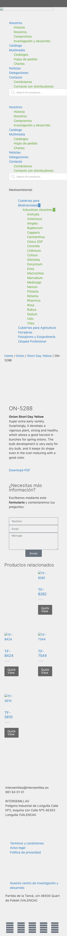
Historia (19, 27)
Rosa (30, 305)
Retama (32, 296)
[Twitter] (21, 927)
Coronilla (33, 246)
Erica (30, 269)
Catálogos (21, 54)
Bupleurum (35, 228)
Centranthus (36, 237)
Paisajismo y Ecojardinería (36, 337)
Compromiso (23, 36)
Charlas (19, 63)
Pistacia (32, 291)
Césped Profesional (32, 341)
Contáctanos (23, 82)
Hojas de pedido (26, 59)
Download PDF (19, 470)
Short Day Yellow (39, 356)
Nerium (32, 287)
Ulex (30, 318)
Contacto (15, 77)
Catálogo (15, 45)
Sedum (32, 314)
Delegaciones (18, 73)
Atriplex (32, 223)
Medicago (34, 282)
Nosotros (15, 23)
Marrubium (35, 278)
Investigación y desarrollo (32, 41)
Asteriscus (34, 219)
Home (8, 356)
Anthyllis (33, 214)
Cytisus (32, 255)
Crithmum (34, 250)
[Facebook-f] (9, 927)
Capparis (33, 232)
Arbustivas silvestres (38, 210)
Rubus (31, 309)
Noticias (15, 68)
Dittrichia (33, 260)
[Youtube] (43, 927)
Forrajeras (25, 332)
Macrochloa (35, 273)
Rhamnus (34, 300)
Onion (20, 356)
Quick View (45, 609)
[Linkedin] (54, 927)
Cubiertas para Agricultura (37, 327)
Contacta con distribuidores (34, 86)
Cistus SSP (35, 241)
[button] (33, 103)
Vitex (30, 323)
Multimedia (17, 50)
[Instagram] (32, 927)
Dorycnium (34, 264)
